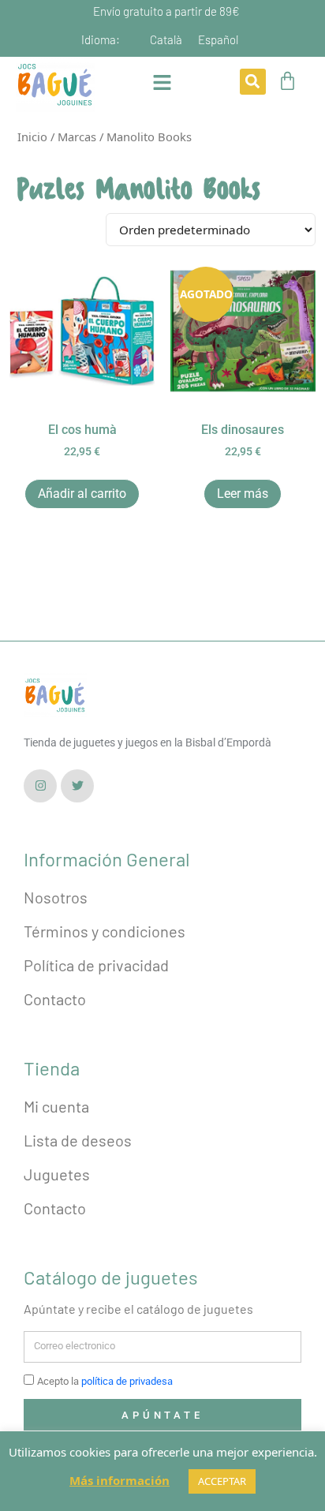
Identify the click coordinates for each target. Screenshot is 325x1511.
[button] (253, 82)
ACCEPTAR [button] (222, 1481)
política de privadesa (127, 1381)
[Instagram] (40, 785)
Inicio (32, 136)
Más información (119, 1480)
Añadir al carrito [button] (82, 493)
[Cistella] (287, 81)
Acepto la (105, 1381)
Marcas (77, 136)
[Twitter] (77, 785)
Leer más (242, 493)
